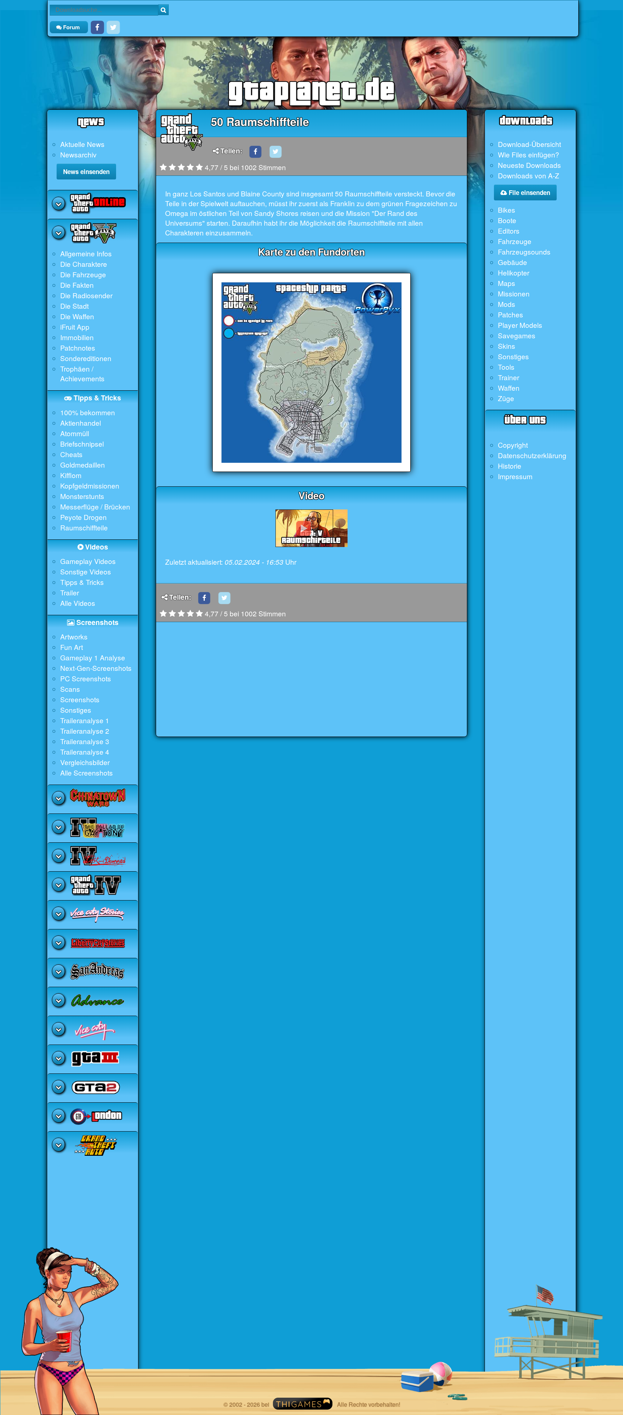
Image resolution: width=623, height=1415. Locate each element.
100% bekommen (87, 412)
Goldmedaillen (82, 464)
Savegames (516, 335)
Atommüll (74, 433)
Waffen (509, 387)
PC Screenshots (85, 678)
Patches (510, 314)
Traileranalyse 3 (84, 741)
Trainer (508, 377)
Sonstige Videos (85, 571)
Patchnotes (77, 347)
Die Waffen (77, 316)
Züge (506, 398)
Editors (509, 230)
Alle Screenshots (86, 772)
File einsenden (528, 192)
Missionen (514, 293)
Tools (506, 367)
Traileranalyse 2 (84, 730)
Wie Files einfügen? (528, 154)
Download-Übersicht (529, 144)
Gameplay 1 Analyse (92, 657)
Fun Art (71, 647)
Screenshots (80, 699)
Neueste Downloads (529, 165)
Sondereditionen (85, 358)
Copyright (513, 445)
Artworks (74, 636)
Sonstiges (75, 710)
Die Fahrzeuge (83, 274)
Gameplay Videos (88, 561)
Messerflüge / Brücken (95, 506)
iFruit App (74, 326)
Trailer (69, 592)
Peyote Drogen (83, 517)
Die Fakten (77, 285)
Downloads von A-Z (528, 175)
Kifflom (70, 475)
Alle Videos (77, 603)
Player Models (520, 325)
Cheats (71, 454)
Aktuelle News (82, 144)
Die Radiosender (86, 295)
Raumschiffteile (84, 527)
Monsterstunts (82, 496)
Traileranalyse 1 (84, 720)
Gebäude (512, 262)
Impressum (515, 476)
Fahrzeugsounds (524, 251)
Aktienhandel (80, 422)
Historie (509, 465)
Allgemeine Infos (86, 253)
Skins (506, 346)
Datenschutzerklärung (532, 455)
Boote (507, 220)
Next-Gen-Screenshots (96, 668)
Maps (506, 283)
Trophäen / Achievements (82, 373)
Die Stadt (74, 306)
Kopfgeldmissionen (89, 485)
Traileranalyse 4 (84, 751)
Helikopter (513, 272)
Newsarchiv (78, 154)
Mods (506, 304)
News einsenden (86, 171)
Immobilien (77, 337)
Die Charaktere (83, 264)
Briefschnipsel (82, 443)
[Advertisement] (311, 686)
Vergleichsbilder (85, 762)
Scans (70, 689)
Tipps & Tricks (82, 582)
